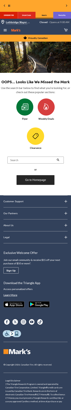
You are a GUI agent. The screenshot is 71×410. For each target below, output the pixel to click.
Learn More (10, 295)
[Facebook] (7, 322)
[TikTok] (40, 322)
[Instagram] (23, 322)
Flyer (25, 118)
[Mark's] (44, 15)
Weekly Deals (46, 118)
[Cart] (65, 30)
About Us (8, 225)
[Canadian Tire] (9, 15)
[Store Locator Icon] (3, 22)
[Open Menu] (5, 30)
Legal (6, 237)
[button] (58, 160)
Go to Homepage (35, 179)
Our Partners (10, 213)
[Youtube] (31, 322)
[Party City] (62, 15)
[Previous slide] (4, 6)
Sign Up (11, 270)
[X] (15, 322)
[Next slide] (66, 6)
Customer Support (13, 201)
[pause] (9, 6)
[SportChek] (27, 15)
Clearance (35, 147)
